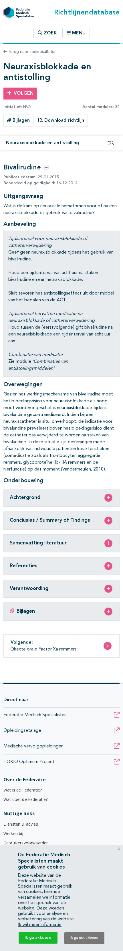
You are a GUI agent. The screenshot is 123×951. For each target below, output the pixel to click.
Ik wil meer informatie (39, 925)
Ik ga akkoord (38, 938)
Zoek (49, 33)
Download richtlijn (63, 120)
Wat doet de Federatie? (25, 799)
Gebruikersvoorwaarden (26, 843)
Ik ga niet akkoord (84, 938)
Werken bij (13, 833)
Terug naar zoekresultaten (32, 52)
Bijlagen (20, 120)
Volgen (23, 93)
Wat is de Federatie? (22, 790)
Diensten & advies (20, 824)
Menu (79, 33)
